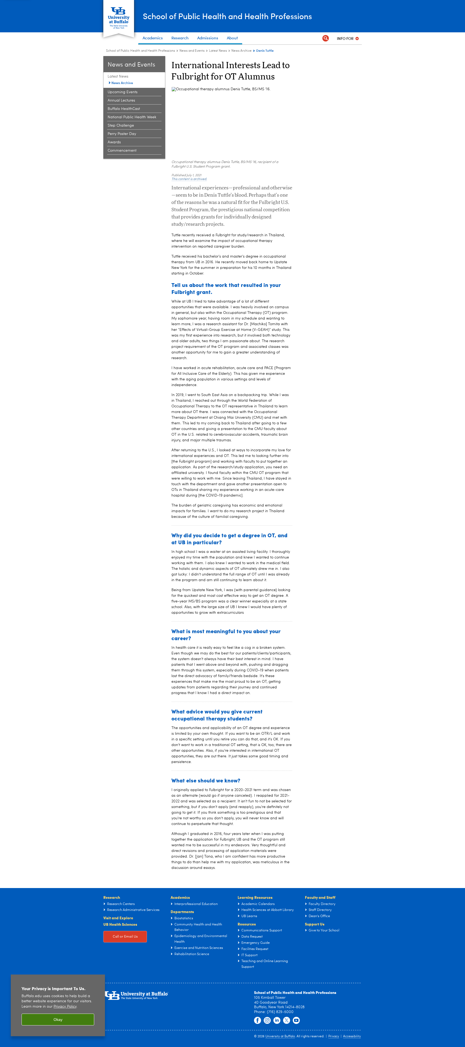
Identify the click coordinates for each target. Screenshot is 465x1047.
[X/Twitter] (286, 1020)
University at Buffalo (280, 1036)
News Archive (241, 51)
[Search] (325, 38)
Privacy (333, 1036)
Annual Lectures (121, 100)
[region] (58, 1005)
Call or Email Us (125, 936)
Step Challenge (121, 125)
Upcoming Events (123, 92)
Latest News (218, 51)
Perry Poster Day (122, 134)
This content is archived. (189, 179)
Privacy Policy (65, 1007)
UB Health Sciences (120, 924)
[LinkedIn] (276, 1020)
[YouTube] (296, 1020)
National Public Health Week (132, 117)
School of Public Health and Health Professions (227, 15)
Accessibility (352, 1036)
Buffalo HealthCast (124, 109)
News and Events (192, 51)
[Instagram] (267, 1020)
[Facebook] (257, 1020)
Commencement (122, 150)
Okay (58, 1019)
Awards (114, 142)
